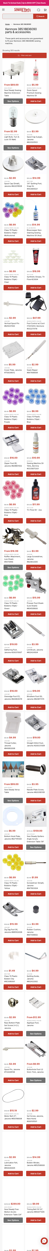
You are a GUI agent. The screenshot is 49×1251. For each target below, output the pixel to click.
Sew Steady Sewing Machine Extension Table (12, 93)
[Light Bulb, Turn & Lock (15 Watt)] (13, 129)
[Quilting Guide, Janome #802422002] (36, 968)
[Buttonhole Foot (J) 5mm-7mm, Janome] (36, 1061)
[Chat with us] (38, 10)
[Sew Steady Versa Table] (13, 781)
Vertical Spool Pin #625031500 (11, 324)
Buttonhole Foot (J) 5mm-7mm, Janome (35, 1070)
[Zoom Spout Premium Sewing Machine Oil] (36, 82)
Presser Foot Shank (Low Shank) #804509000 (35, 606)
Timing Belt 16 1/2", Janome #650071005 (35, 1210)
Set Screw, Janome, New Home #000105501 (35, 1118)
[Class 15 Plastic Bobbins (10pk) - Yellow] (13, 875)
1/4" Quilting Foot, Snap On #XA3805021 (34, 186)
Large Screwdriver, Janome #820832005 (35, 559)
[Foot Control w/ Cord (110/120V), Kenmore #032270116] (36, 315)
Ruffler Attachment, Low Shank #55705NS (12, 559)
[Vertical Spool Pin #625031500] (13, 315)
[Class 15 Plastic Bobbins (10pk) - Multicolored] (13, 222)
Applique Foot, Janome (33, 1024)
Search (41, 16)
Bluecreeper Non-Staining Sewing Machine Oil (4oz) (34, 233)
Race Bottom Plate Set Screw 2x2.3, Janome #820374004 (12, 1027)
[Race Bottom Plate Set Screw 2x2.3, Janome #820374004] (13, 1014)
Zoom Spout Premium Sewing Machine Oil (34, 93)
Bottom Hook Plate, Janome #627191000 (13, 837)
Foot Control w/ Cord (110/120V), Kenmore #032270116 (35, 326)
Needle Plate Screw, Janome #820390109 (36, 791)
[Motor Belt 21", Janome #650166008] (13, 1108)
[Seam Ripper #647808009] (36, 362)
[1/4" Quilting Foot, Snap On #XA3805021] (36, 175)
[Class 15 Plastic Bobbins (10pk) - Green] (13, 595)
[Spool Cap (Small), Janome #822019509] (13, 175)
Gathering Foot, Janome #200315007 (13, 651)
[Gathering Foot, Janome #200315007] (13, 641)
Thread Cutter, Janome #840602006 (10, 745)
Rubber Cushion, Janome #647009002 (34, 932)
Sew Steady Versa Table (12, 791)
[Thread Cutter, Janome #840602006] (13, 735)
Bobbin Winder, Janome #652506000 (36, 1164)
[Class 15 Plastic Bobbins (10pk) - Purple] (13, 408)
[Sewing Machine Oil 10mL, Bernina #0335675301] (36, 455)
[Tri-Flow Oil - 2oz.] (36, 502)
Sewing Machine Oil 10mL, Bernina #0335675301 (35, 466)
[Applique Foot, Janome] (36, 1014)
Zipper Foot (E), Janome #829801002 (13, 464)
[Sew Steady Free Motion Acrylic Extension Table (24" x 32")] (13, 1201)
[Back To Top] (45, 1247)
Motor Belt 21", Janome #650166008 (13, 1117)
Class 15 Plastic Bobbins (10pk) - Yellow (11, 885)
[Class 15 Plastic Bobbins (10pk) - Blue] (36, 408)
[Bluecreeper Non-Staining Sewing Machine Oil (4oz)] (36, 222)
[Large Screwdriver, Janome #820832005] (36, 548)
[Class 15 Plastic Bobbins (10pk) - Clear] (13, 268)
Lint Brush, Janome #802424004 (35, 651)
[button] (3, 10)
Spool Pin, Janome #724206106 (12, 1070)
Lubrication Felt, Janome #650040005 (11, 1165)
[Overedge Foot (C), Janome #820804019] (13, 688)
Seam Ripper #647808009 (32, 371)
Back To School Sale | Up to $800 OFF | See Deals (24, 3)
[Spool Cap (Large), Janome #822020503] (36, 129)
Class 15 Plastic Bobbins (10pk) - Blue (34, 419)
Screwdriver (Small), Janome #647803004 (35, 885)
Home (7, 24)
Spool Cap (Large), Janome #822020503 (34, 139)
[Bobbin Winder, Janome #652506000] (36, 1154)
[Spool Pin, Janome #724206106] (13, 1061)
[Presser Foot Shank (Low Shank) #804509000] (36, 595)
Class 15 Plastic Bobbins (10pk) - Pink (11, 512)
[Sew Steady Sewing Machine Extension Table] (13, 82)
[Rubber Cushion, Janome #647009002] (36, 921)
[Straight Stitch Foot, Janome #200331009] (36, 735)
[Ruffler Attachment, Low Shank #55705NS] (13, 548)
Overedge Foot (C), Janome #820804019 (13, 697)
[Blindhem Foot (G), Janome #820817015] (36, 688)
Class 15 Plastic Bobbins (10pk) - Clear (11, 279)
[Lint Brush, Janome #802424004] (36, 641)
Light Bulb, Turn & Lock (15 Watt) (11, 138)
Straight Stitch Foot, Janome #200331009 (36, 744)
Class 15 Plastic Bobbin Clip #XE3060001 (10, 979)
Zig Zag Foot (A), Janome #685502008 (13, 930)
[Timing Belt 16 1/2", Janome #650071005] (36, 1201)
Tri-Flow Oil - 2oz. (34, 510)
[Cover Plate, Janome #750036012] (13, 362)
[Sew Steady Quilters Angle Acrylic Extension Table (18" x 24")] (36, 828)
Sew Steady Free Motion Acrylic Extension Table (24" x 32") (13, 1213)
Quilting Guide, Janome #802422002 (33, 979)
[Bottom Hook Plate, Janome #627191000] (13, 828)
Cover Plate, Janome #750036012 (13, 371)
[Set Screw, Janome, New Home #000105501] (36, 1108)
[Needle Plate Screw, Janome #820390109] (36, 781)
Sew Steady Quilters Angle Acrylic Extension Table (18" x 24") (35, 840)
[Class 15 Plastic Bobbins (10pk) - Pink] (13, 502)
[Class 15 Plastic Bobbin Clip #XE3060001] (13, 968)
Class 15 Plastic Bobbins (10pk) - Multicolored (11, 233)
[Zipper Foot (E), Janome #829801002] (13, 455)
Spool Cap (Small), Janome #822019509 (13, 184)
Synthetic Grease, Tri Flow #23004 (36, 278)
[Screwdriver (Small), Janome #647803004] (36, 875)
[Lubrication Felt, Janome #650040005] (13, 1154)
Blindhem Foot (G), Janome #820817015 (35, 697)
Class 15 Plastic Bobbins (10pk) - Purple (11, 419)
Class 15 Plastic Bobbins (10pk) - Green (11, 606)
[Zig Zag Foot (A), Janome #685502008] (13, 921)
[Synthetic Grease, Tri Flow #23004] (36, 268)
